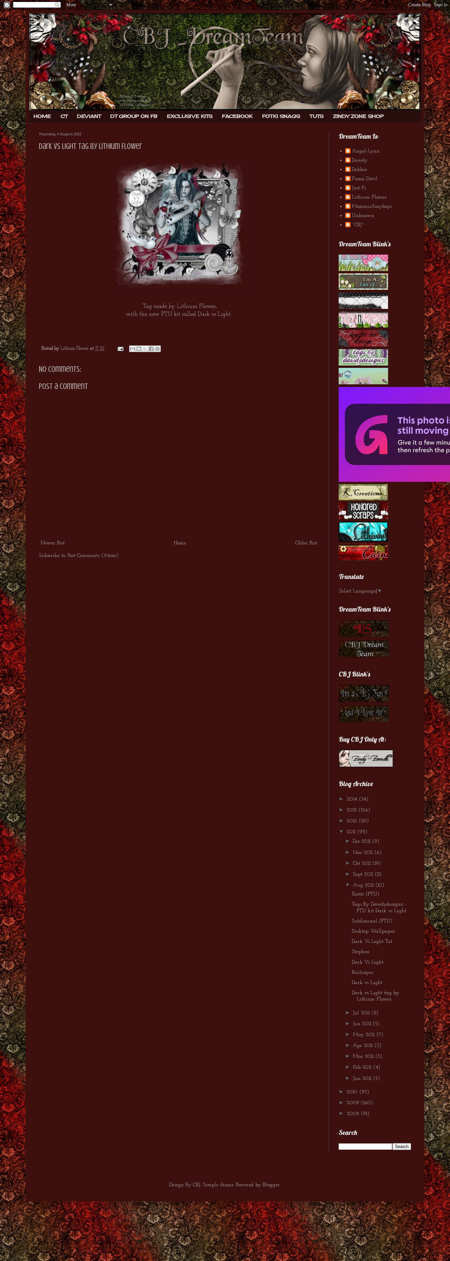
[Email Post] (120, 348)
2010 (353, 1092)
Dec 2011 (362, 841)
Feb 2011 (363, 1067)
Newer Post (53, 543)
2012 (353, 821)
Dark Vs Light (367, 962)
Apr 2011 (363, 1045)
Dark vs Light (367, 982)
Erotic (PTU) (366, 894)
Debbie (359, 169)
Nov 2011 (363, 852)
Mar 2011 (364, 1056)
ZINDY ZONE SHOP (358, 116)
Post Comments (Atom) (93, 555)
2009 (354, 1103)
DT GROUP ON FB (133, 116)
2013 (352, 810)
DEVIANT (89, 116)
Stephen (361, 951)
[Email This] (132, 348)
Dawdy (360, 160)
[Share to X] (145, 348)
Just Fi (359, 188)
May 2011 (364, 1034)
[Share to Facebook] (151, 348)
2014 (353, 799)
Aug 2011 (364, 885)
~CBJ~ (358, 225)
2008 (354, 1113)
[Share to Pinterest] (157, 348)
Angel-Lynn (366, 151)
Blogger (271, 1185)
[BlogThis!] (138, 348)
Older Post (306, 543)
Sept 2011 (364, 874)
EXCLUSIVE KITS (189, 116)
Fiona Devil (365, 178)
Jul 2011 (362, 1013)
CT (64, 116)
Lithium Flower (369, 197)
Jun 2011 (363, 1024)
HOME (42, 116)
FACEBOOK (237, 116)
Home (180, 543)
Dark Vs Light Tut (372, 941)
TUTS (316, 116)
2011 (352, 832)
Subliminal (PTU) (372, 921)
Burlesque (362, 972)
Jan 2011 (363, 1078)
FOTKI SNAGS (281, 116)
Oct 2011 (362, 863)
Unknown (363, 215)
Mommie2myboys (372, 206)
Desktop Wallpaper (373, 931)
